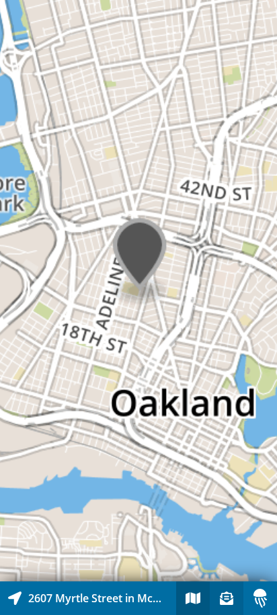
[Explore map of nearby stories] (138, 290)
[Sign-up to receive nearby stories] (226, 598)
